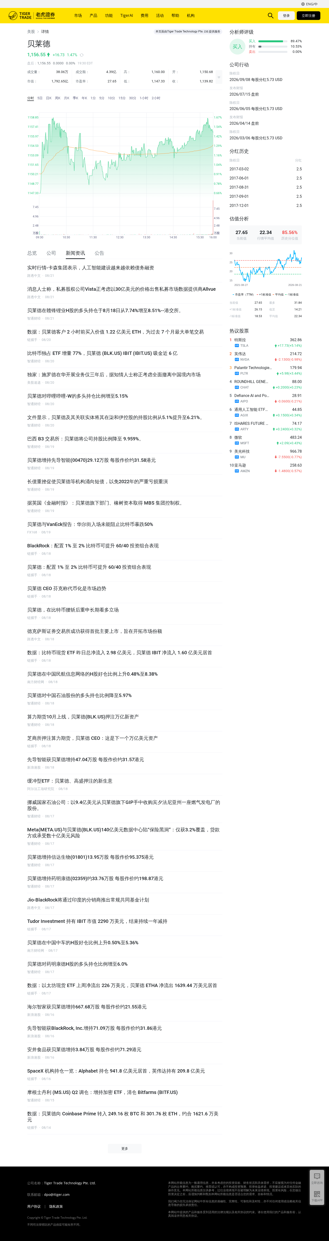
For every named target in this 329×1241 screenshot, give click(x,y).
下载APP (316, 1200)
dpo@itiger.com (57, 1194)
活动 (160, 15)
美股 (31, 31)
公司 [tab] (51, 253)
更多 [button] (124, 1148)
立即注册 (308, 15)
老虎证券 (35, 15)
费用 (144, 15)
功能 (109, 15)
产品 (93, 15)
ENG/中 (312, 4)
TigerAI (126, 15)
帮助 (175, 15)
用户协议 (34, 1206)
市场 (78, 15)
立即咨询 (317, 1183)
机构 (191, 15)
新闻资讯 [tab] (75, 253)
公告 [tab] (99, 253)
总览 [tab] (32, 253)
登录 (286, 15)
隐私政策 (56, 1206)
